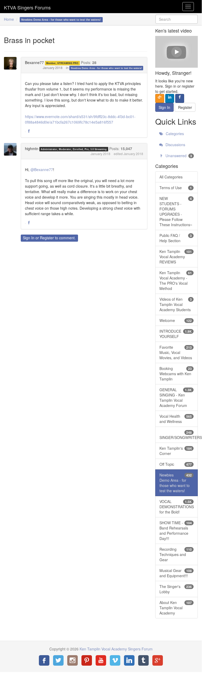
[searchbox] (177, 19)
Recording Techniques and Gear (175, 554)
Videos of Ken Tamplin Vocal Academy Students (175, 304)
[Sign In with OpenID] (159, 98)
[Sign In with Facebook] (179, 98)
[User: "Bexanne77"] (12, 63)
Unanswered (178, 155)
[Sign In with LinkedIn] (169, 98)
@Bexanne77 (41, 169)
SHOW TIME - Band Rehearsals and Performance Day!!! (175, 530)
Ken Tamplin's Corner (175, 451)
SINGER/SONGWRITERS (178, 435)
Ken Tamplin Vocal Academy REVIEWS (175, 256)
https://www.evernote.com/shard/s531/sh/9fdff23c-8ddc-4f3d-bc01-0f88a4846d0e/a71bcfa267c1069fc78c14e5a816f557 (80, 119)
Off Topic (175, 464)
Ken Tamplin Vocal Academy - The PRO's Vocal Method (175, 280)
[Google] (157, 660)
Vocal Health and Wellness (175, 419)
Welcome (175, 320)
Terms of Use (175, 187)
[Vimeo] (115, 660)
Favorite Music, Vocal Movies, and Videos (175, 352)
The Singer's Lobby (175, 589)
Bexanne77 (34, 62)
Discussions (174, 144)
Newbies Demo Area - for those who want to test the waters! (106, 68)
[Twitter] (58, 660)
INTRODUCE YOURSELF (175, 333)
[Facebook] (44, 660)
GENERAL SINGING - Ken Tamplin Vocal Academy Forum (175, 397)
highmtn (31, 148)
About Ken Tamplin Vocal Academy (175, 608)
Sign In (28, 237)
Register (47, 237)
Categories (174, 133)
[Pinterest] (86, 660)
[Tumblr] (143, 660)
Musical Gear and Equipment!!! (175, 573)
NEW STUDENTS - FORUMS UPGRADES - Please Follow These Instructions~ (175, 211)
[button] (29, 131)
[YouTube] (101, 660)
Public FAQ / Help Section (175, 238)
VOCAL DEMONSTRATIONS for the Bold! (176, 507)
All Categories (171, 176)
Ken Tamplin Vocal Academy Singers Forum (27, 6)
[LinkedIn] (129, 660)
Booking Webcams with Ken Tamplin (175, 373)
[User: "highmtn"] (12, 149)
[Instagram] (72, 660)
